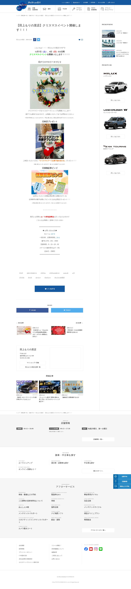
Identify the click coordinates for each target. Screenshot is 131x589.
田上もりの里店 (28, 349)
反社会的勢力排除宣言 (25, 559)
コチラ (53, 234)
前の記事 (21, 323)
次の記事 (78, 323)
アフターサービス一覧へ (98, 530)
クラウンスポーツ (54, 273)
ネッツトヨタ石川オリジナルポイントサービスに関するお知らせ (122, 54)
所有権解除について (58, 549)
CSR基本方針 (23, 555)
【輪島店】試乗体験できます (70, 397)
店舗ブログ (36, 327)
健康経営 (54, 552)
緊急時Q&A (76, 2)
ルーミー (38, 277)
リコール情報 (65, 2)
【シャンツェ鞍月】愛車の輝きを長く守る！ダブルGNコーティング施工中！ (49, 399)
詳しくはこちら (115, 100)
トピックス (119, 30)
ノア (73, 273)
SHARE (33, 310)
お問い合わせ (111, 2)
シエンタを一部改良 (121, 42)
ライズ (30, 277)
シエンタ (65, 273)
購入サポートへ (98, 471)
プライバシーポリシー (25, 552)
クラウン (43, 273)
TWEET (68, 310)
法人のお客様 (101, 2)
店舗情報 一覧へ (98, 439)
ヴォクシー (47, 277)
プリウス (21, 277)
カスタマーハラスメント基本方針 (29, 562)
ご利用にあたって (57, 555)
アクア (21, 273)
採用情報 (93, 2)
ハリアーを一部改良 (121, 33)
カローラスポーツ (32, 273)
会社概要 (85, 2)
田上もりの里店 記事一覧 (32, 367)
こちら (57, 237)
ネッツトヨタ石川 (60, 277)
